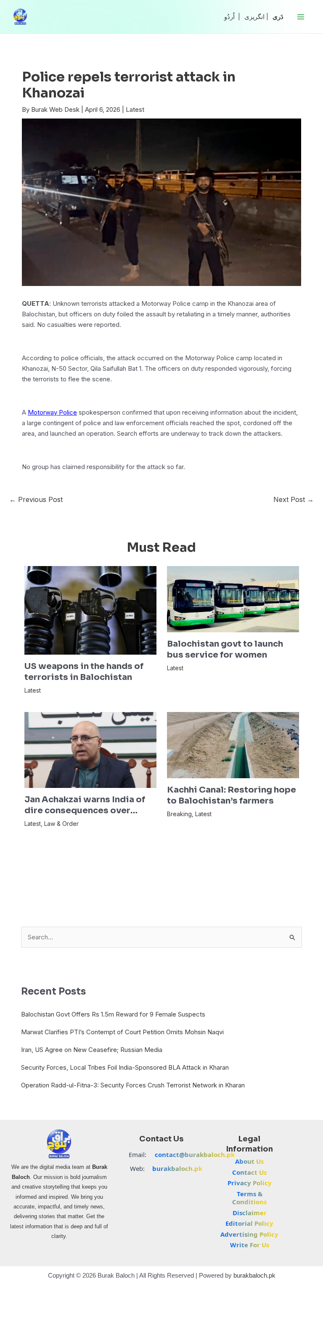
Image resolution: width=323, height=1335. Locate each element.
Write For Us (249, 1245)
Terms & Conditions (249, 1197)
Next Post (293, 499)
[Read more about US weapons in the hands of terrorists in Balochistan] (90, 610)
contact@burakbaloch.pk (195, 1154)
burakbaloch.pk (177, 1168)
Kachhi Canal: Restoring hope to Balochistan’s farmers (231, 795)
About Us (249, 1161)
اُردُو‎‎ (229, 17)
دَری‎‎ (278, 16)
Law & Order (61, 823)
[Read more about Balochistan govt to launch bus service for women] (233, 599)
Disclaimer (250, 1212)
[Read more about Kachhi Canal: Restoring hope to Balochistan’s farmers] (233, 745)
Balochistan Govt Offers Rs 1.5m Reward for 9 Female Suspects (113, 1014)
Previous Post (36, 499)
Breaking (179, 813)
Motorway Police (52, 412)
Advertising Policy (249, 1234)
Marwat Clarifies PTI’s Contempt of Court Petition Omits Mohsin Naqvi (122, 1032)
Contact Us (249, 1172)
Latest (135, 109)
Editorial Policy (249, 1223)
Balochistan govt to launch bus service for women (225, 649)
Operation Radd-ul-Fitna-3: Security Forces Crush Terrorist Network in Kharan (133, 1085)
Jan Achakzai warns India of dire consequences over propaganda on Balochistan (84, 810)
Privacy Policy (250, 1183)
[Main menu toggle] (301, 17)
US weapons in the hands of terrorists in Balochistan (83, 671)
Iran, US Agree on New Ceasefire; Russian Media (91, 1050)
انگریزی (254, 17)
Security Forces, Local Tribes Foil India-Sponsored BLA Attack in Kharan (125, 1067)
